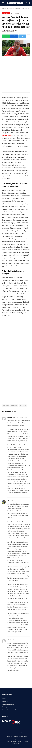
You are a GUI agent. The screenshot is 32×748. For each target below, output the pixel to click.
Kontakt (4, 698)
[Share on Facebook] (14, 36)
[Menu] (3, 3)
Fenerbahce (23, 736)
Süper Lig (9, 736)
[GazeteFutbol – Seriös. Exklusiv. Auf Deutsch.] (15, 3)
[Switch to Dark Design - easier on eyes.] (26, 3)
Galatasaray (5, 13)
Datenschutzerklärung (8, 704)
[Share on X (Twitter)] (22, 36)
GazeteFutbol (17, 743)
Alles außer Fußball (23, 741)
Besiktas (16, 736)
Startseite (4, 8)
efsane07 (10, 501)
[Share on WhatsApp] (6, 36)
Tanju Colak (23, 405)
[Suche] (29, 3)
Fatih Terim (6, 405)
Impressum (5, 701)
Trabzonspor (21, 739)
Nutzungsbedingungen (8, 707)
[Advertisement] (16, 340)
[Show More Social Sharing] (28, 36)
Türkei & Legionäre (11, 741)
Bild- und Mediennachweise (9, 710)
